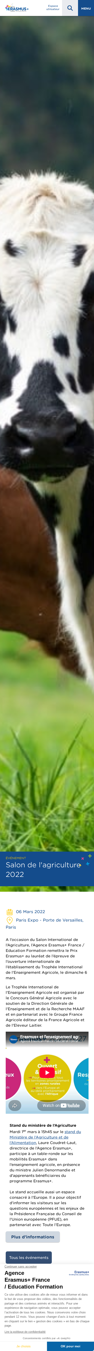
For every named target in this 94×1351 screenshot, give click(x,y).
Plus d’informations (32, 1236)
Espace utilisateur (53, 7)
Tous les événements (28, 1257)
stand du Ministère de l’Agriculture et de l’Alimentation (45, 1137)
